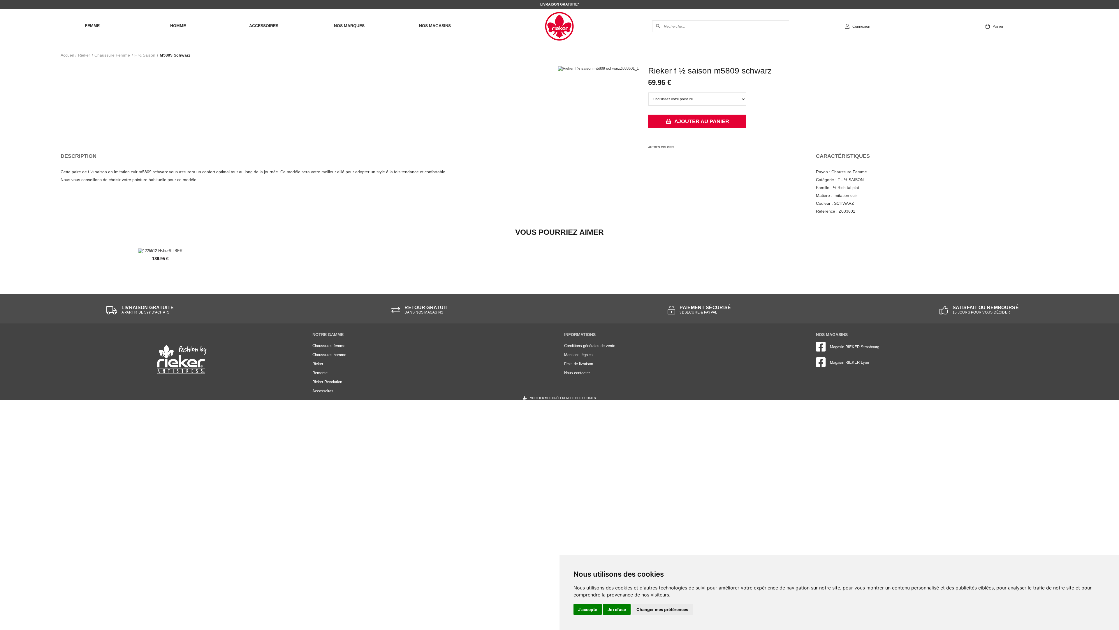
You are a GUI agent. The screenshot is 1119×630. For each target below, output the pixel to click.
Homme (178, 25)
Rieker (84, 55)
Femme (92, 25)
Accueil (67, 55)
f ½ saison (144, 55)
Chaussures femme (328, 346)
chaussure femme (112, 55)
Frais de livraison (578, 364)
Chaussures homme (329, 355)
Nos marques (349, 25)
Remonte (320, 373)
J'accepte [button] (587, 609)
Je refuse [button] (617, 609)
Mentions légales (578, 355)
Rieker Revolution (327, 382)
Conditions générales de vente (589, 346)
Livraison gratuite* (559, 4)
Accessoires (263, 25)
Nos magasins (435, 25)
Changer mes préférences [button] (662, 609)
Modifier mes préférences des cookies (563, 398)
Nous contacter (577, 373)
